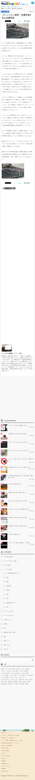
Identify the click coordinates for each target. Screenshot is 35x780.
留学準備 (10, 681)
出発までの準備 (5, 748)
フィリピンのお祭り (5, 673)
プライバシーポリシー (6, 766)
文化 (5, 628)
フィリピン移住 (29, 675)
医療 (7, 581)
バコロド (8, 671)
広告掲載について (5, 763)
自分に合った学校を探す (7, 745)
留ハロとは (4, 758)
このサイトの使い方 (6, 755)
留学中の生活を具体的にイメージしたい (10, 743)
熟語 (5, 636)
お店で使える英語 (8, 556)
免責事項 (4, 768)
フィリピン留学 (5, 11)
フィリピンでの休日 (23, 671)
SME (13, 669)
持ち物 (8, 590)
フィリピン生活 (13, 675)
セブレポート (4, 753)
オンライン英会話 (25, 669)
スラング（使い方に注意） (10, 561)
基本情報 (8, 585)
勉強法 (5, 624)
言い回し (6, 649)
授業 (20, 679)
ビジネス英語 (7, 565)
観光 (7, 607)
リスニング (21, 677)
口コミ (16, 679)
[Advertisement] (17, 267)
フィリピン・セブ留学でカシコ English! (10, 735)
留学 (6, 681)
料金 (7, 594)
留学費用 (15, 681)
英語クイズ (6, 640)
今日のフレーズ (8, 619)
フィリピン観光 (4, 677)
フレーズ (11, 677)
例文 (12, 679)
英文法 (28, 681)
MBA (10, 669)
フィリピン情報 (4, 675)
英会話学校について (11, 602)
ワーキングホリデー (9, 615)
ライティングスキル (9, 611)
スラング (3, 671)
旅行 (23, 679)
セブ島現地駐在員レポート (13, 573)
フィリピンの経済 (24, 673)
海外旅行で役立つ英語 (9, 632)
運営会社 (4, 761)
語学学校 (22, 683)
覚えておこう (7, 645)
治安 (7, 598)
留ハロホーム (4, 732)
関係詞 (26, 683)
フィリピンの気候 (15, 673)
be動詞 (2, 669)
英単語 (24, 681)
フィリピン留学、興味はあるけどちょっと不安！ (12, 740)
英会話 (20, 681)
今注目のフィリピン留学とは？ (8, 737)
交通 (14, 188)
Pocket (19, 21)
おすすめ (18, 669)
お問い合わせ (4, 771)
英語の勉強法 (4, 683)
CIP (6, 669)
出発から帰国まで (5, 750)
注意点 (30, 679)
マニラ (16, 677)
